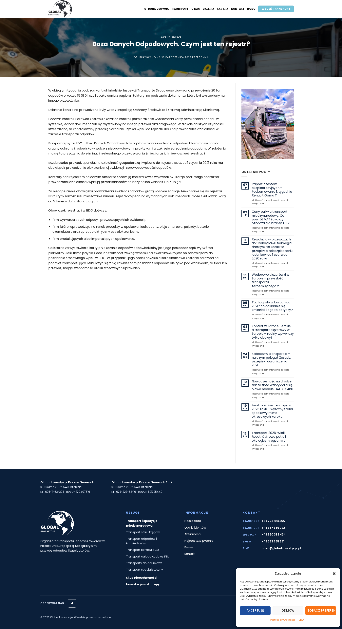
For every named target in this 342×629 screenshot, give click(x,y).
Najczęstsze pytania (198, 541)
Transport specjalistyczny (144, 570)
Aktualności (171, 37)
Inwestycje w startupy (143, 584)
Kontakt (238, 8)
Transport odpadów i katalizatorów (141, 541)
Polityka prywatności (282, 619)
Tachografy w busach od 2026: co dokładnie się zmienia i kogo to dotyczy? (272, 306)
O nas (195, 8)
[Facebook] (72, 603)
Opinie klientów (195, 528)
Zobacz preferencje (322, 610)
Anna (204, 57)
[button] (334, 574)
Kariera (222, 8)
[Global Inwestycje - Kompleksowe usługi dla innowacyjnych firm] (73, 9)
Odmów (287, 610)
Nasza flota (192, 521)
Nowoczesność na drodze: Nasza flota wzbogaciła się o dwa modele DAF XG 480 (272, 385)
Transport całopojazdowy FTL (147, 556)
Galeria (208, 8)
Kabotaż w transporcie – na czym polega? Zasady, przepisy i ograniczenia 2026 (271, 359)
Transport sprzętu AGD (142, 550)
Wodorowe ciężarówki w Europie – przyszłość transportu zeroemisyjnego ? (270, 280)
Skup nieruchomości (141, 578)
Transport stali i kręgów (143, 532)
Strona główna (156, 8)
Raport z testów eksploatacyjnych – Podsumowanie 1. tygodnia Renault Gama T (272, 189)
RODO (300, 619)
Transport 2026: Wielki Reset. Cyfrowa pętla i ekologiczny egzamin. (269, 436)
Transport (179, 8)
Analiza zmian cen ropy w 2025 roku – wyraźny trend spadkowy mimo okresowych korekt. (272, 411)
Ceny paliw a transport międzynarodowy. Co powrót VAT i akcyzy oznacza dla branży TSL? (271, 217)
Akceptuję (255, 610)
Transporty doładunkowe (144, 563)
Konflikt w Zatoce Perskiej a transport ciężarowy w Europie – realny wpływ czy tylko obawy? (273, 331)
